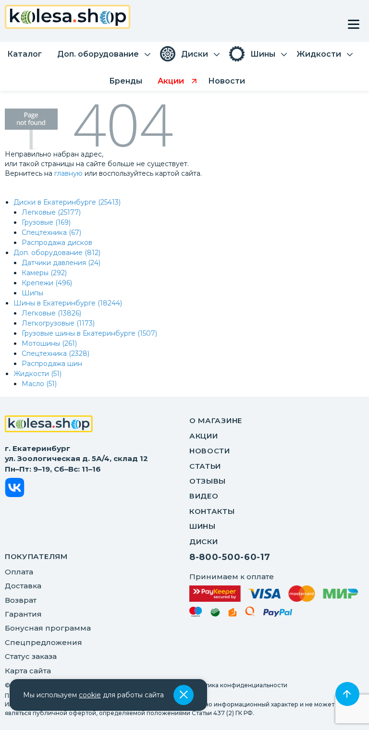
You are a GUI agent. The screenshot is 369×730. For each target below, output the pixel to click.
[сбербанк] (215, 614)
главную (68, 173)
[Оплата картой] (273, 593)
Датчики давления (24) (61, 262)
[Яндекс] (232, 614)
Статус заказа (31, 656)
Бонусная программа (48, 628)
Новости (209, 450)
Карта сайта (28, 670)
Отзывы (207, 481)
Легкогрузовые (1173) (58, 323)
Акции (203, 435)
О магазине (215, 420)
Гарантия (23, 614)
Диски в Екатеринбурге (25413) (67, 202)
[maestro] (195, 613)
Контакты (212, 511)
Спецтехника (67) (51, 232)
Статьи (205, 466)
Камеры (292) (44, 272)
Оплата (19, 571)
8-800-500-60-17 (230, 557)
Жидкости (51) (37, 373)
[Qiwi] (250, 613)
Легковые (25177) (51, 212)
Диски (203, 541)
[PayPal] (278, 614)
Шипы (32, 293)
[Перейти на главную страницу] (68, 18)
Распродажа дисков (57, 242)
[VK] (15, 489)
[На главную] (49, 425)
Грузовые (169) (46, 222)
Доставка (23, 585)
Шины (202, 526)
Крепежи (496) (47, 283)
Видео (204, 495)
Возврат (21, 600)
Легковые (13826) (51, 313)
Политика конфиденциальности (238, 685)
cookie (90, 695)
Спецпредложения (43, 642)
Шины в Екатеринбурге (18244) (67, 303)
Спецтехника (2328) (55, 353)
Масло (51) (39, 383)
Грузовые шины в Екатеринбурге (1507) (89, 333)
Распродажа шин (52, 363)
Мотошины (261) (49, 343)
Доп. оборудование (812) (56, 252)
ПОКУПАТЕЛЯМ (36, 556)
